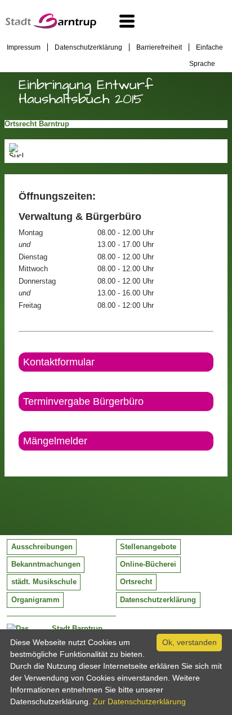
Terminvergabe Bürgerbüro (83, 401)
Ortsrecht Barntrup (37, 124)
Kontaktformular (59, 362)
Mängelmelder (55, 441)
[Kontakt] (19, 460)
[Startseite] (51, 25)
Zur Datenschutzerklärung (139, 701)
